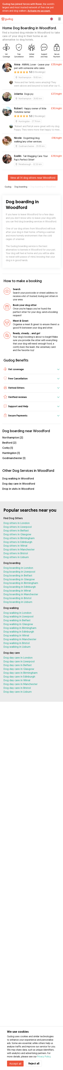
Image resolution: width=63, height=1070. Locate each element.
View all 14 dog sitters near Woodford (32, 177)
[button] (31, 369)
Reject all (33, 1063)
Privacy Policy (44, 1056)
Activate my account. (39, 10)
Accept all (15, 1063)
